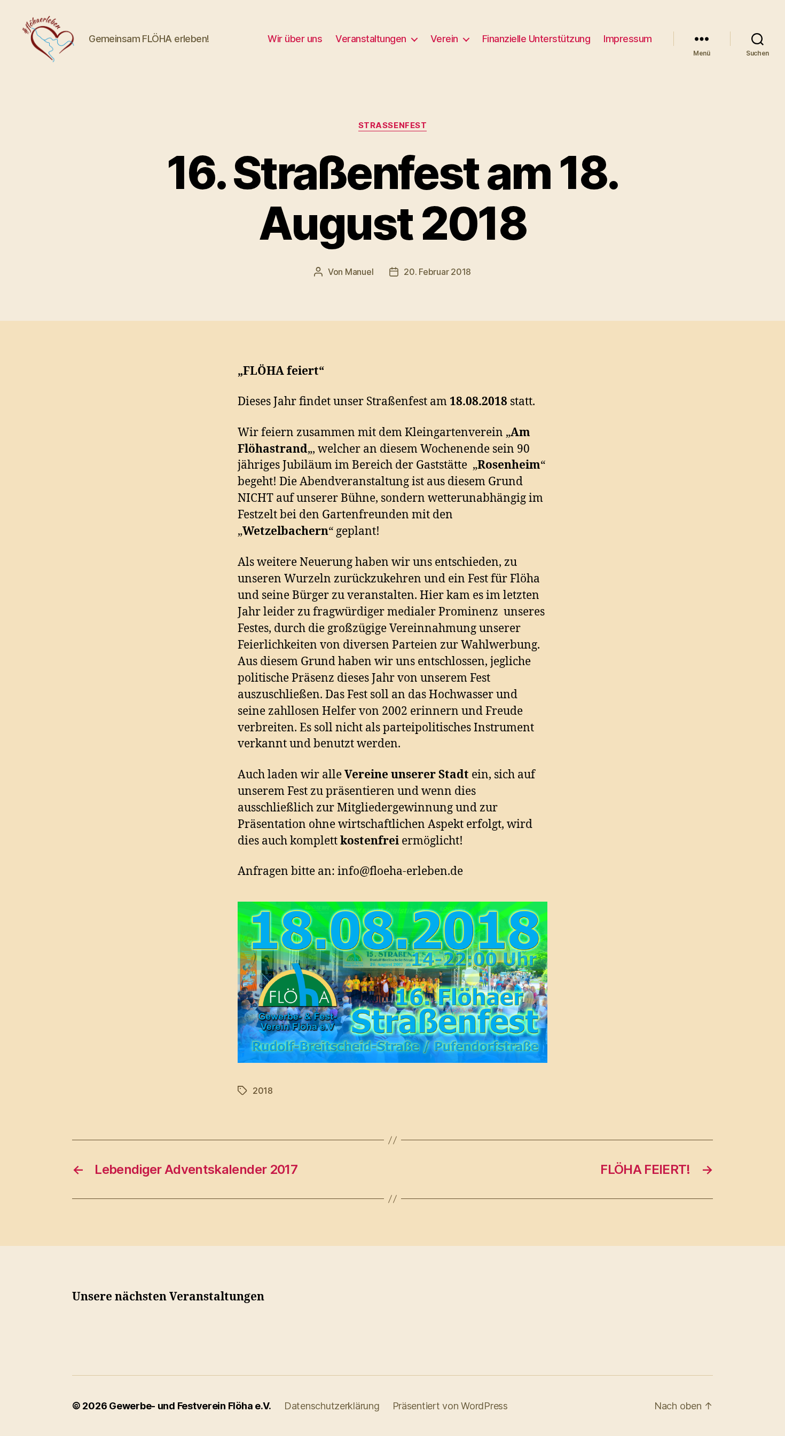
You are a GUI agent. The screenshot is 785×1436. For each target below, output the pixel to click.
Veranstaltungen (370, 38)
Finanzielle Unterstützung (536, 38)
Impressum (627, 38)
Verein (444, 38)
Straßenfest (392, 125)
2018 (263, 1090)
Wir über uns (295, 38)
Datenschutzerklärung (332, 1405)
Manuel (359, 271)
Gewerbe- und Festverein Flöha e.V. (190, 1405)
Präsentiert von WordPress (450, 1405)
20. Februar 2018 (437, 271)
